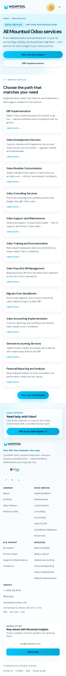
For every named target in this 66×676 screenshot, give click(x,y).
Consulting (39, 511)
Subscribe (33, 652)
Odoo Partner (10, 505)
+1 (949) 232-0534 (12, 590)
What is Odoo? (41, 554)
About (6, 493)
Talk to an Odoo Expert (33, 54)
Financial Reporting (44, 566)
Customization (41, 505)
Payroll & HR (40, 523)
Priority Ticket (10, 554)
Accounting (40, 517)
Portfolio (7, 499)
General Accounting (44, 560)
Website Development (45, 578)
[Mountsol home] (15, 7)
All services (39, 535)
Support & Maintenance (15, 560)
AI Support (8, 547)
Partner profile (10, 511)
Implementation (42, 493)
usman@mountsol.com (15, 602)
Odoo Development (44, 572)
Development (41, 499)
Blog (28, 670)
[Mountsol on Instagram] (12, 480)
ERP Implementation (33, 63)
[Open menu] (59, 7)
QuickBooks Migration (45, 529)
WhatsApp (8, 596)
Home (6, 18)
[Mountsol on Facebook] (6, 480)
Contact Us (8, 566)
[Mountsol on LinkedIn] (18, 480)
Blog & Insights (42, 547)
